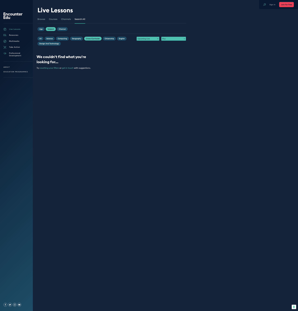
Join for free (286, 4)
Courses (53, 19)
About (6, 67)
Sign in (272, 4)
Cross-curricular (93, 38)
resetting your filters (49, 68)
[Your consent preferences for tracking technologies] (294, 307)
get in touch (68, 68)
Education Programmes (15, 72)
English (122, 38)
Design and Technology (49, 43)
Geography (76, 38)
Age (41, 29)
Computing (62, 38)
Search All (80, 19)
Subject (51, 29)
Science (49, 38)
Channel (62, 29)
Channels (66, 19)
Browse (41, 19)
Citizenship (109, 38)
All (40, 38)
